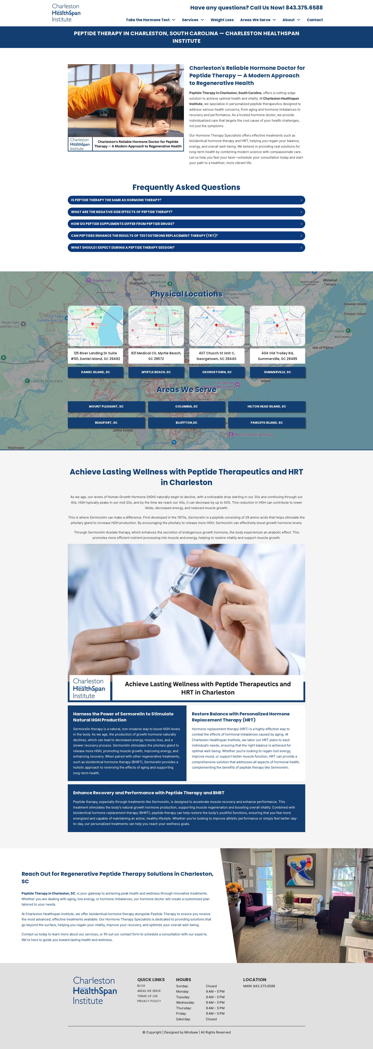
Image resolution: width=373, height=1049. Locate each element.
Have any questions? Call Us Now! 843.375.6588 (256, 7)
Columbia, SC (186, 406)
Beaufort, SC (106, 422)
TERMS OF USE (147, 996)
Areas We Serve (255, 19)
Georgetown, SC (217, 372)
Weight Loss (222, 19)
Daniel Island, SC (95, 372)
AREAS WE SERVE (149, 991)
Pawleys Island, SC (267, 422)
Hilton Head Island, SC (267, 406)
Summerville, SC (277, 372)
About (289, 19)
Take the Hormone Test (148, 19)
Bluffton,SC (186, 422)
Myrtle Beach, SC (156, 372)
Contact (315, 19)
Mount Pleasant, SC (106, 406)
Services (190, 19)
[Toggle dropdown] (173, 20)
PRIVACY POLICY (149, 1001)
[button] (186, 200)
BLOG (141, 986)
